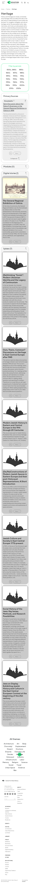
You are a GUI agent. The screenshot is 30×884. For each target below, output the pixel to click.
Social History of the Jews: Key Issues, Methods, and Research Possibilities (14, 612)
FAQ (6, 874)
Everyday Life (20, 752)
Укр (28, 2)
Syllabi (6, 868)
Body (24, 744)
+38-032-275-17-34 (10, 789)
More (16, 153)
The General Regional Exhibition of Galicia (13, 201)
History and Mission (21, 789)
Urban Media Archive (9, 830)
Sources (7, 862)
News (18, 797)
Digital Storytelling (9, 849)
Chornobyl (8, 746)
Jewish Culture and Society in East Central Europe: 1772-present (14, 540)
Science (24, 762)
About (19, 787)
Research (7, 808)
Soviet (11, 765)
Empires (8, 752)
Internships (19, 795)
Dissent (10, 749)
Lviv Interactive (8, 828)
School (6, 872)
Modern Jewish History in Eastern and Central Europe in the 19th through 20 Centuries (15, 426)
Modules (7, 864)
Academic (8, 806)
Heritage (19, 754)
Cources (7, 866)
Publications (7, 851)
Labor (22, 760)
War (15, 770)
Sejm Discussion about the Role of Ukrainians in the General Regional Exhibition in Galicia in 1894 (15, 107)
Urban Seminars (8, 813)
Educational (7, 843)
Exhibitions (7, 841)
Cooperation (20, 793)
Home (2, 9)
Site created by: (25, 881)
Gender (10, 754)
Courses (7, 817)
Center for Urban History (11, 780)
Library (7, 836)
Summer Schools (8, 815)
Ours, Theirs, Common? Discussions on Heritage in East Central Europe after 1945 (14, 353)
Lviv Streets (7, 832)
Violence (21, 768)
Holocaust (10, 757)
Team (18, 791)
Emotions (19, 749)
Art (18, 744)
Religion (15, 762)
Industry (20, 757)
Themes (8, 9)
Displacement (20, 746)
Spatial (6, 847)
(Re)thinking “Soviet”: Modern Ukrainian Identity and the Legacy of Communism (14, 279)
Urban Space (10, 768)
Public (7, 839)
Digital (7, 826)
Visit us (18, 801)
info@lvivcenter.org (11, 791)
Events (7, 823)
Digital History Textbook (10, 870)
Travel (19, 765)
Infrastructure (11, 760)
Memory (6, 762)
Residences (7, 819)
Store (7, 857)
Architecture (9, 744)
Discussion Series (9, 845)
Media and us (20, 799)
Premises (7, 855)
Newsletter (19, 803)
